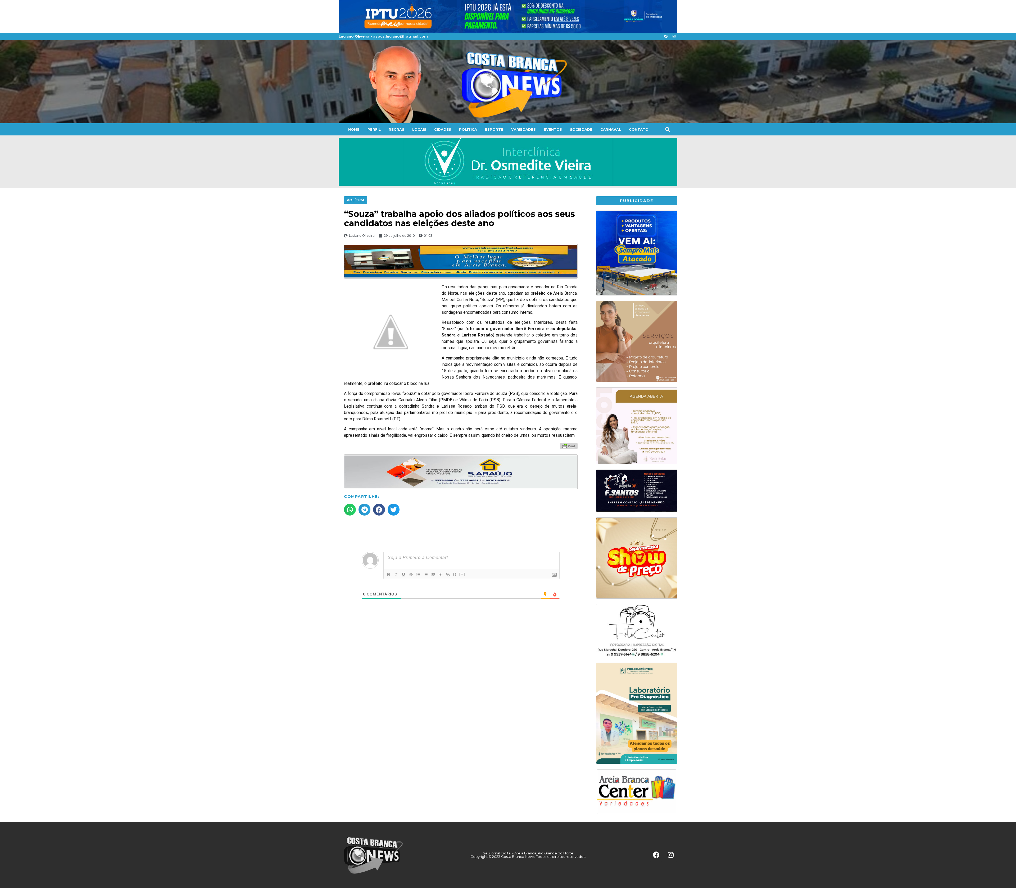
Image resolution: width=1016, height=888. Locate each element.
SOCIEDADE (581, 129)
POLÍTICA (468, 129)
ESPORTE (494, 129)
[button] (667, 129)
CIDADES (442, 129)
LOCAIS (419, 129)
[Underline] (403, 574)
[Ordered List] (418, 574)
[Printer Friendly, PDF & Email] (569, 446)
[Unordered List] (425, 574)
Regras (396, 129)
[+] (462, 574)
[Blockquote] (433, 574)
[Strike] (411, 574)
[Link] (448, 574)
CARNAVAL (610, 129)
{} (455, 574)
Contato (638, 129)
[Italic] (396, 574)
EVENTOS (553, 129)
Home (354, 129)
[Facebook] (665, 36)
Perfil (374, 129)
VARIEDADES (523, 129)
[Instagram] (673, 36)
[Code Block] (440, 574)
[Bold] (388, 574)
